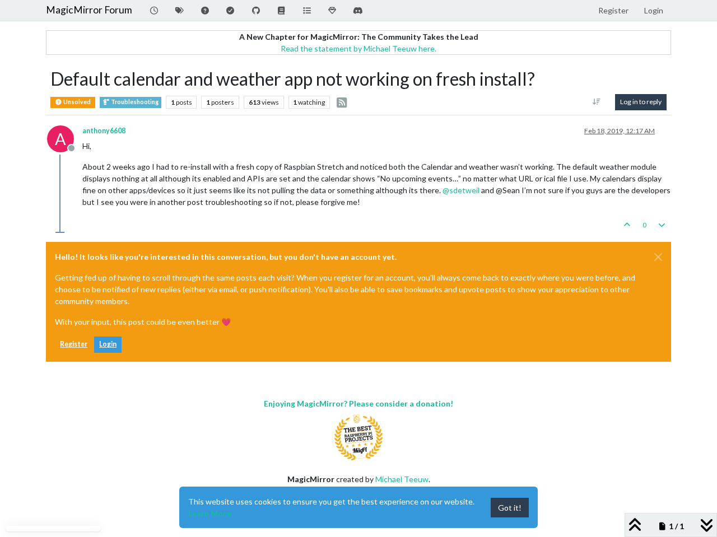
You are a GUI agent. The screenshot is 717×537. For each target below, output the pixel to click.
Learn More (209, 513)
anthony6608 (103, 131)
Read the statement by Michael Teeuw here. (358, 48)
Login (108, 344)
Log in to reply (641, 101)
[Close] (658, 257)
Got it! (510, 507)
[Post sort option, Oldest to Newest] (597, 102)
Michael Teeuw (402, 479)
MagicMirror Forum (89, 10)
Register (73, 344)
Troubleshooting (134, 102)
